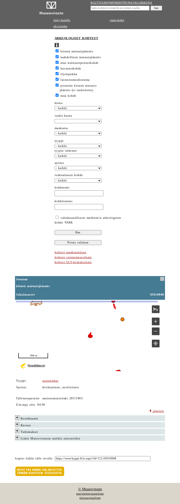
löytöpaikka (68, 74)
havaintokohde (70, 68)
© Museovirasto (90, 489)
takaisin (158, 411)
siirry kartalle (61, 20)
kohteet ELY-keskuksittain (73, 262)
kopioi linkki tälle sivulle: (34, 458)
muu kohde (68, 95)
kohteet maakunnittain (70, 252)
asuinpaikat (50, 380)
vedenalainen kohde (69, 175)
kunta (59, 103)
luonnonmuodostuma (75, 79)
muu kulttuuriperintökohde (79, 63)
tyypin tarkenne (66, 150)
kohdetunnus (64, 201)
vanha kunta (63, 115)
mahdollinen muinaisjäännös (80, 57)
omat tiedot (117, 20)
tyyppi (59, 140)
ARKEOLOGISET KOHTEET (76, 38)
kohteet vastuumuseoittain (73, 257)
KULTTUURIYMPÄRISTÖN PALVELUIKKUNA (121, 2)
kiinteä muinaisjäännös (76, 51)
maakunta (61, 128)
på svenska (60, 26)
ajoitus (59, 163)
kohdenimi (62, 187)
